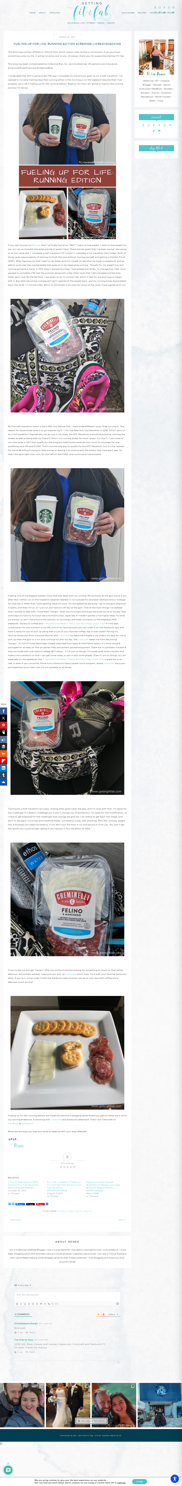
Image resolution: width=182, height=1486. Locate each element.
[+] (56, 1304)
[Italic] (21, 1304)
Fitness (62, 1211)
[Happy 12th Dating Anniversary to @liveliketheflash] (114, 1405)
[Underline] (25, 1304)
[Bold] (17, 1304)
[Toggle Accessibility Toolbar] (174, 1478)
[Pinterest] (3, 725)
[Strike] (29, 1304)
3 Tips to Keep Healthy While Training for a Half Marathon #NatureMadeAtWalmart (23, 1185)
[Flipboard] (3, 760)
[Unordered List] (37, 1304)
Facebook (13, 1123)
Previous (16, 1220)
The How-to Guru (24, 1340)
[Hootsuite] (3, 732)
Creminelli (64, 635)
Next (121, 1220)
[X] (3, 718)
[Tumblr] (3, 775)
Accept (139, 1481)
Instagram (27, 1123)
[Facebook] (3, 711)
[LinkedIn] (3, 767)
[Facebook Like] (3, 739)
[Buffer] (3, 746)
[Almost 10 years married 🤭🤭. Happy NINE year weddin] (68, 1405)
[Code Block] (45, 1304)
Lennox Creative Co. (112, 1435)
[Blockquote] (41, 1304)
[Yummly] (3, 753)
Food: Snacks (75, 1211)
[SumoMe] (3, 782)
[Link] (49, 1304)
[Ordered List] (33, 1304)
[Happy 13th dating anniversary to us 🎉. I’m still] (22, 1405)
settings (121, 1483)
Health (88, 1211)
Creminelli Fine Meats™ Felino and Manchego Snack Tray (74, 623)
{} (53, 1304)
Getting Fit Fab (91, 12)
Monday (36, 245)
